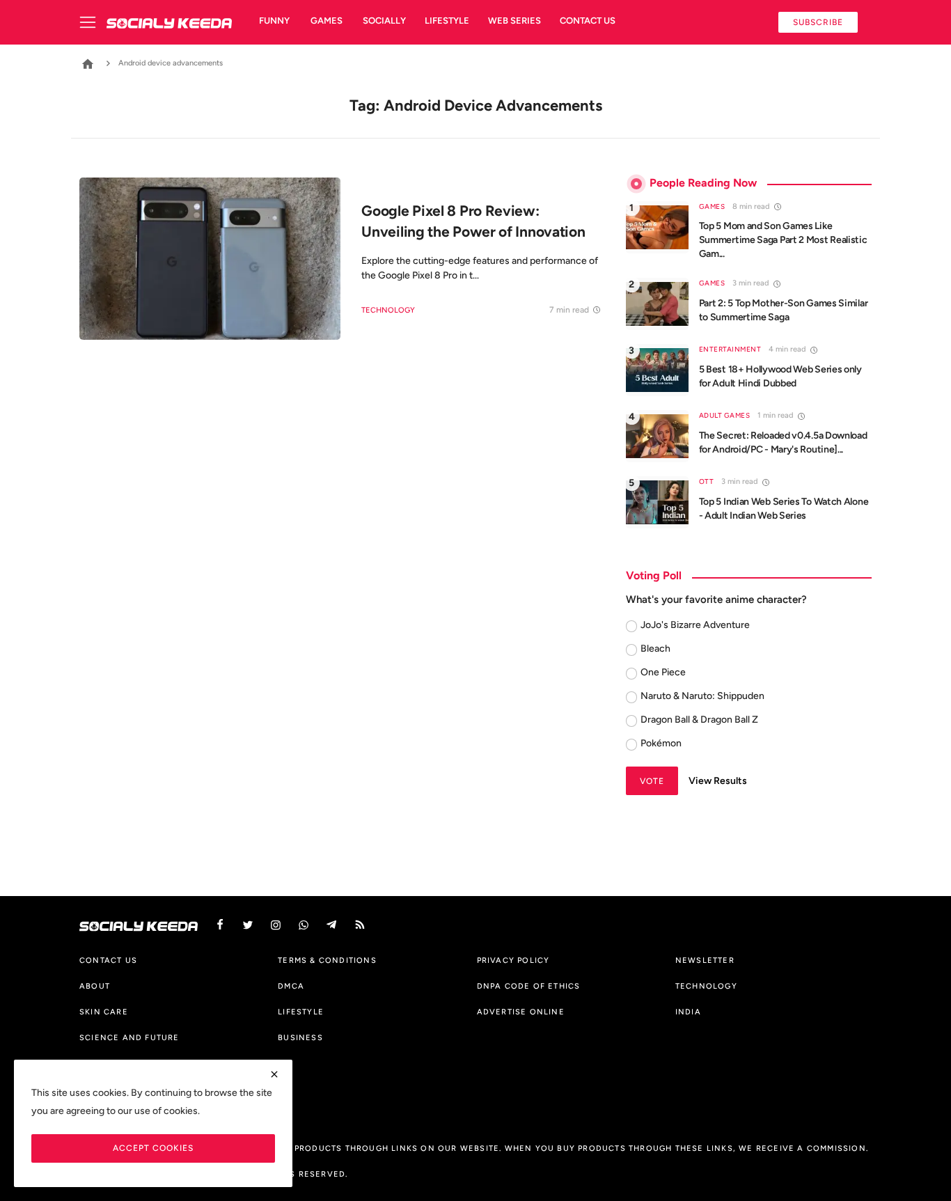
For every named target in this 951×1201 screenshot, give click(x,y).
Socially (384, 20)
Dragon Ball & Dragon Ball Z (699, 719)
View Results (718, 781)
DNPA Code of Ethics (529, 986)
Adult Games (724, 415)
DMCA (291, 986)
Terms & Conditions (327, 960)
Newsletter (704, 960)
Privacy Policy (513, 960)
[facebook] (220, 925)
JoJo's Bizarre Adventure (695, 625)
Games (327, 20)
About (94, 986)
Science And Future (129, 1037)
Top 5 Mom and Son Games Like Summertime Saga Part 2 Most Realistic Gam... (783, 240)
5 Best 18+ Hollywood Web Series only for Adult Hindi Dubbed (780, 376)
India (688, 1011)
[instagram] (275, 925)
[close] (274, 1074)
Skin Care (103, 1011)
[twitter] (247, 925)
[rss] (360, 925)
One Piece (663, 672)
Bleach (655, 648)
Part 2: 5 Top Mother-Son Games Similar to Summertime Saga (783, 310)
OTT (706, 481)
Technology (388, 310)
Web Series (514, 20)
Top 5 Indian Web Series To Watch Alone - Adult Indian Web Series (784, 508)
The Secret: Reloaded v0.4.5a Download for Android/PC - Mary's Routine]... (783, 442)
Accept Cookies (153, 1148)
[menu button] (93, 22)
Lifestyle (447, 20)
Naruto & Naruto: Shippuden (702, 696)
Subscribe (818, 22)
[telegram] (331, 925)
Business (300, 1037)
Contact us (587, 20)
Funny (274, 20)
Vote (652, 781)
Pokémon (661, 743)
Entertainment (730, 349)
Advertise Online (521, 1011)
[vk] (303, 925)
